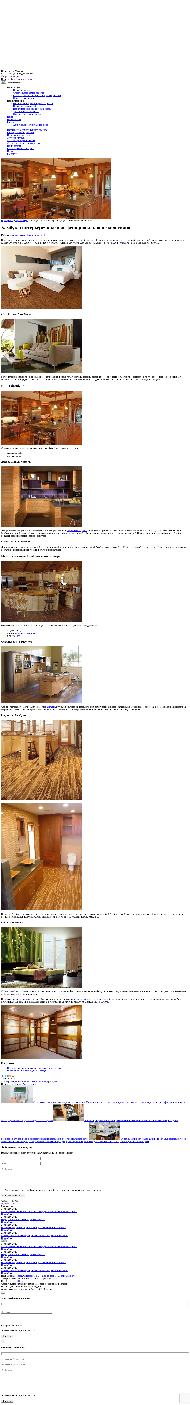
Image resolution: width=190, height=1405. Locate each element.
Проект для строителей (25, 106)
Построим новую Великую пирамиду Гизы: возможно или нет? (33, 1227)
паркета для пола (26, 633)
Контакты (12, 122)
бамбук (4, 1081)
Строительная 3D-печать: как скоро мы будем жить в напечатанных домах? (39, 1211)
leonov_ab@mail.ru (17, 1281)
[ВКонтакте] (3, 1076)
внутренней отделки (76, 530)
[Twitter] (6, 1076)
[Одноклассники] (9, 1076)
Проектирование (21, 90)
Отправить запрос (10, 76)
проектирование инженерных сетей (91, 999)
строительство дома (20, 999)
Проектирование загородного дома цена (27, 1070)
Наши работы (14, 119)
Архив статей (29, 1084)
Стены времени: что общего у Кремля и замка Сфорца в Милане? (34, 1235)
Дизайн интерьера (16, 138)
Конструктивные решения (20, 132)
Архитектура (18, 235)
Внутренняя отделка (19, 1081)
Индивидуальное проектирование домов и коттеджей (34, 1068)
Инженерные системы (18, 135)
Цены (10, 117)
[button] (2, 1241)
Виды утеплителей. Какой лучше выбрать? (23, 1219)
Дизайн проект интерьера (26, 111)
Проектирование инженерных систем (32, 109)
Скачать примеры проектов (27, 114)
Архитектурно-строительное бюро (30, 125)
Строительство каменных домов (23, 143)
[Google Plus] (13, 1076)
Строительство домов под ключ (29, 93)
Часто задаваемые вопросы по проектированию (37, 95)
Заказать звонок (24, 79)
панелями (50, 706)
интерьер (53, 1081)
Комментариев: (34, 235)
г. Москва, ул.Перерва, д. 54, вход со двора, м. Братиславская (43, 1275)
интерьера (121, 240)
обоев (17, 636)
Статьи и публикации (24, 98)
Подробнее (6, 1214)
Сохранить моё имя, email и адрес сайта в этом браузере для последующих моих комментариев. (53, 1190)
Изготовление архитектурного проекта (33, 103)
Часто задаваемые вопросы (20, 148)
